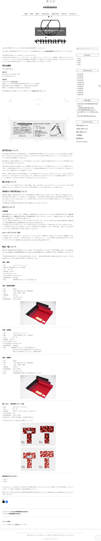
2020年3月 (80, 92)
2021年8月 (80, 76)
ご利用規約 (79, 135)
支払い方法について (41, 535)
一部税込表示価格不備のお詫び (85, 108)
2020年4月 (80, 90)
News (57, 32)
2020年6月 (80, 86)
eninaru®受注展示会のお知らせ (19, 511)
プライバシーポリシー (82, 141)
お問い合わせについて (82, 125)
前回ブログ (36, 91)
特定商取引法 (79, 138)
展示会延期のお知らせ (15, 513)
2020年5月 (80, 88)
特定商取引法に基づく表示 (58, 535)
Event (54, 32)
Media (79, 60)
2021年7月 (80, 78)
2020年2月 (80, 94)
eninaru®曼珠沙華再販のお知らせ (86, 110)
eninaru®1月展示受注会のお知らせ (86, 116)
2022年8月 (80, 74)
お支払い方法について (82, 128)
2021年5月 (80, 80)
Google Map (14, 81)
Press (79, 64)
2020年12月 (80, 82)
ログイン (17, 524)
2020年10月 (80, 84)
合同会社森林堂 (49, 51)
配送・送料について (81, 132)
